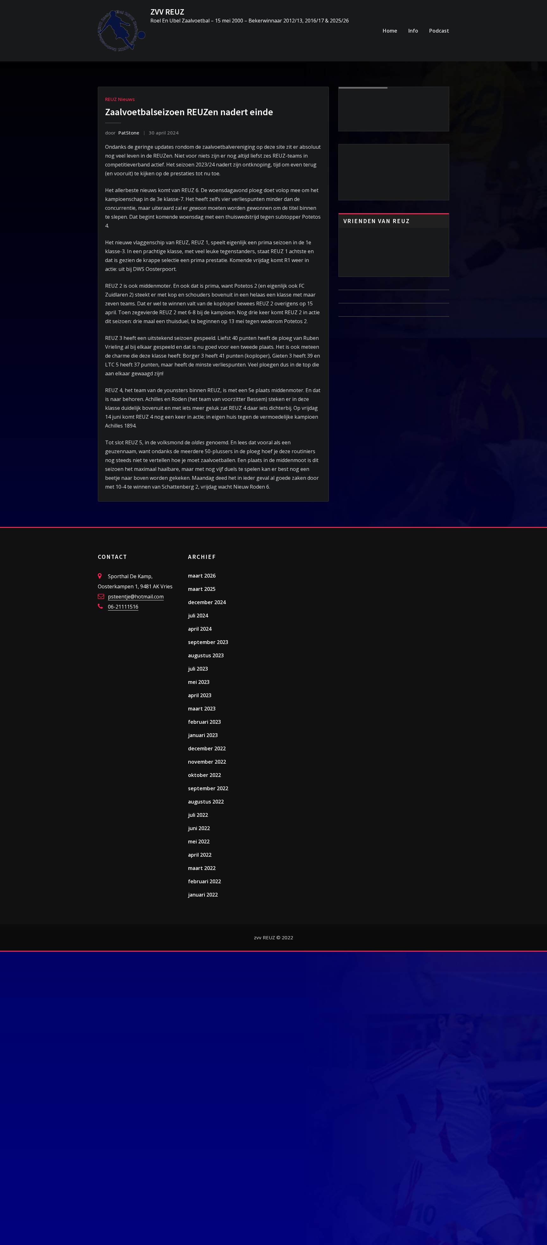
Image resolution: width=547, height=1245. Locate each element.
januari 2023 (203, 735)
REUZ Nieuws (120, 99)
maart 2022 (202, 868)
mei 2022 (199, 841)
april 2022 (199, 854)
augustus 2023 (206, 655)
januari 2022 (203, 894)
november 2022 (207, 761)
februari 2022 (204, 881)
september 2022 (208, 788)
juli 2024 (198, 615)
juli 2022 (198, 814)
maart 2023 (202, 708)
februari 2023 (204, 721)
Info (413, 30)
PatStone (122, 132)
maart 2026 (202, 575)
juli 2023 (198, 668)
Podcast (439, 30)
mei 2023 (199, 682)
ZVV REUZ (167, 12)
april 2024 (199, 628)
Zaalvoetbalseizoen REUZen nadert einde (189, 112)
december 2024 (207, 602)
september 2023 (208, 642)
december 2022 (207, 748)
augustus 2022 (206, 801)
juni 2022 (199, 828)
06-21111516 (123, 606)
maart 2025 (202, 588)
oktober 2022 (204, 775)
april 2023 (199, 695)
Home (390, 30)
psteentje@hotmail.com (136, 596)
